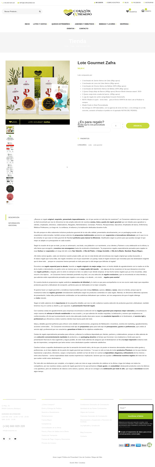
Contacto (83, 28)
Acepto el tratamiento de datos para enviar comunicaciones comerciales (135, 433)
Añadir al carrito (137, 126)
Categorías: (82, 145)
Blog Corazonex (86, 432)
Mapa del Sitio (97, 457)
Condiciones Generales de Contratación (94, 404)
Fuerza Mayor (47, 420)
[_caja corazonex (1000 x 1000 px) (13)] (37, 197)
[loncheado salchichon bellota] (37, 158)
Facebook (137, 2)
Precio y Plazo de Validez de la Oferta (55, 431)
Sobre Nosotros (113, 2)
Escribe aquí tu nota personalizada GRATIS (91, 125)
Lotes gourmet (97, 145)
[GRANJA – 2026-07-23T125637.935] (37, 130)
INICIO (27, 24)
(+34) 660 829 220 (9, 3)
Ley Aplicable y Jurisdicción (90, 425)
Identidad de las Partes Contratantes (93, 408)
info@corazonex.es (27, 3)
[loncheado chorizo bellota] (37, 169)
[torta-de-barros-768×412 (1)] (37, 203)
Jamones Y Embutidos (84, 24)
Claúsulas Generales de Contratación (93, 416)
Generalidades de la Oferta (51, 428)
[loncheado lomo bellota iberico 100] (37, 179)
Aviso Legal (57, 457)
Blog (127, 2)
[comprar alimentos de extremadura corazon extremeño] (37, 138)
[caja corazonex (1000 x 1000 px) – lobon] (37, 189)
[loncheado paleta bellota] (37, 147)
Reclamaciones (47, 416)
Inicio (66, 46)
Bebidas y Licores (107, 24)
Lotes (72, 46)
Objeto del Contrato (87, 412)
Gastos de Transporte (49, 435)
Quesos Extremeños (61, 24)
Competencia (46, 424)
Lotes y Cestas (40, 24)
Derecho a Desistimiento (50, 412)
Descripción (13, 217)
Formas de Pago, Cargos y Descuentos (56, 439)
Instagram (149, 2)
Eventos (70, 28)
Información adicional (14, 224)
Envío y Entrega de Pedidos (52, 408)
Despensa (124, 24)
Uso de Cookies (85, 457)
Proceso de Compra (49, 443)
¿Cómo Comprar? (48, 404)
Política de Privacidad (124, 426)
